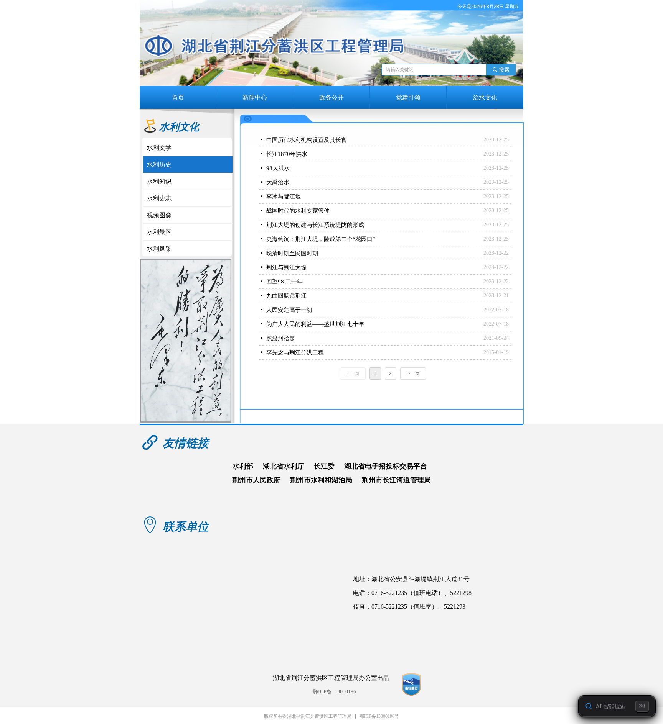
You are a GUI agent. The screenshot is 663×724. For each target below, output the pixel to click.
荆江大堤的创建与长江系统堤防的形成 (315, 225)
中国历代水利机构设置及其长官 (306, 140)
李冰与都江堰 (283, 196)
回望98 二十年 (284, 281)
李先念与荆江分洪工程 (295, 352)
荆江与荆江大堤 (286, 267)
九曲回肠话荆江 (286, 296)
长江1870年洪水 (286, 154)
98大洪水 (278, 168)
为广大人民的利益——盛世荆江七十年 (315, 324)
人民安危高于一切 (289, 310)
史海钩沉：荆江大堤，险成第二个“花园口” (320, 239)
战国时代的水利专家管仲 (298, 211)
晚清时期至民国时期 (292, 253)
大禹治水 (277, 182)
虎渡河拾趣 (280, 338)
